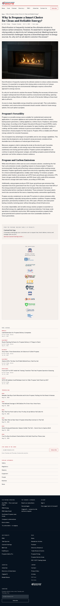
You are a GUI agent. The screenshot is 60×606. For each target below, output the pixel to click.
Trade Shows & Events (37, 551)
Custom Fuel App (7, 544)
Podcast (14, 8)
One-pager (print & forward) (49, 506)
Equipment (5, 473)
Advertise (35, 8)
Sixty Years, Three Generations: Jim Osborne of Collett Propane (20, 351)
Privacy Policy (35, 571)
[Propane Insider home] (8, 3)
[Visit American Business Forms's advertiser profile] (30, 316)
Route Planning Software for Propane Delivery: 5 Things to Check (21, 342)
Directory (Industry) (37, 548)
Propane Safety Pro (7, 554)
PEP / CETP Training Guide (38, 560)
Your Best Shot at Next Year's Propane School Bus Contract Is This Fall (23, 420)
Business (4, 481)
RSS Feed (33, 577)
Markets (4, 470)
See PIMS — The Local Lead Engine (9, 504)
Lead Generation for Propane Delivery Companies (16, 332)
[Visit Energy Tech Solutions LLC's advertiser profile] (30, 276)
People (4, 477)
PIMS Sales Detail (6, 511)
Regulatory (5, 466)
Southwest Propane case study (9, 515)
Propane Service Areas (37, 557)
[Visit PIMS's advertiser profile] (30, 250)
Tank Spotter (5, 541)
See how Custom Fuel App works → (14, 236)
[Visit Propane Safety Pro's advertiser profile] (30, 304)
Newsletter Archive (36, 541)
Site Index (33, 580)
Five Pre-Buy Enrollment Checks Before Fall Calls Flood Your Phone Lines (23, 436)
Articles (33, 574)
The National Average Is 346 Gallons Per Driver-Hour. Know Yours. (21, 403)
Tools (8, 8)
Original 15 (5, 574)
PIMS (28, 8)
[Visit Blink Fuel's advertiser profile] (30, 287)
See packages (25, 506)
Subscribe (54, 8)
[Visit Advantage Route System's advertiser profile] (30, 265)
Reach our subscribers (27, 503)
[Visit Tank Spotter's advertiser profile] (30, 259)
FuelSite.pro (5, 551)
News (3, 8)
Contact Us (43, 8)
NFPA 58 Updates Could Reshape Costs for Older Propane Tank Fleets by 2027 (25, 380)
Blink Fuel (4, 548)
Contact (33, 568)
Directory (21, 8)
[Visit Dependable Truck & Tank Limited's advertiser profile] (30, 271)
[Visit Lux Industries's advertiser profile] (30, 282)
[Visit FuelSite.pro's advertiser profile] (30, 299)
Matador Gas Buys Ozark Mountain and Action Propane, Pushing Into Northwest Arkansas (28, 395)
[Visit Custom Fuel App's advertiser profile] (30, 293)
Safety (4, 463)
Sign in (43, 503)
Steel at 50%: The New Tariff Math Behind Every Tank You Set (20, 361)
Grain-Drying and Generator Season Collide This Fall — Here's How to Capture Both (26, 428)
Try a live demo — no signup (10, 525)
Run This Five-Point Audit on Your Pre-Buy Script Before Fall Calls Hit (22, 412)
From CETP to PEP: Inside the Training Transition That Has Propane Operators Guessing (28, 370)
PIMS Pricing (5, 508)
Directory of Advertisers (9, 571)
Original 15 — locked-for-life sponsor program (29, 510)
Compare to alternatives (9, 519)
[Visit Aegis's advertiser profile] (30, 310)
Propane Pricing (35, 554)
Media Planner (6, 577)
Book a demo (5, 522)
